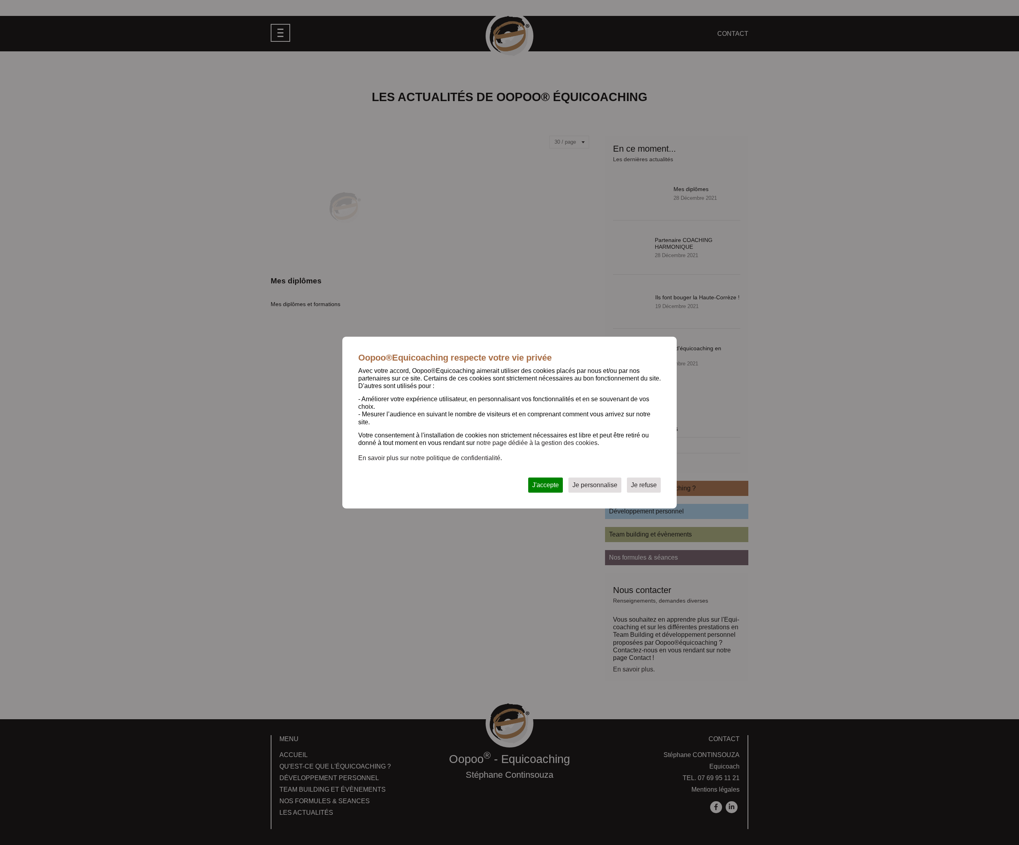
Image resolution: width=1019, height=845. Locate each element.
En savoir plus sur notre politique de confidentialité (429, 458)
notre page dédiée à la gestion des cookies (536, 442)
